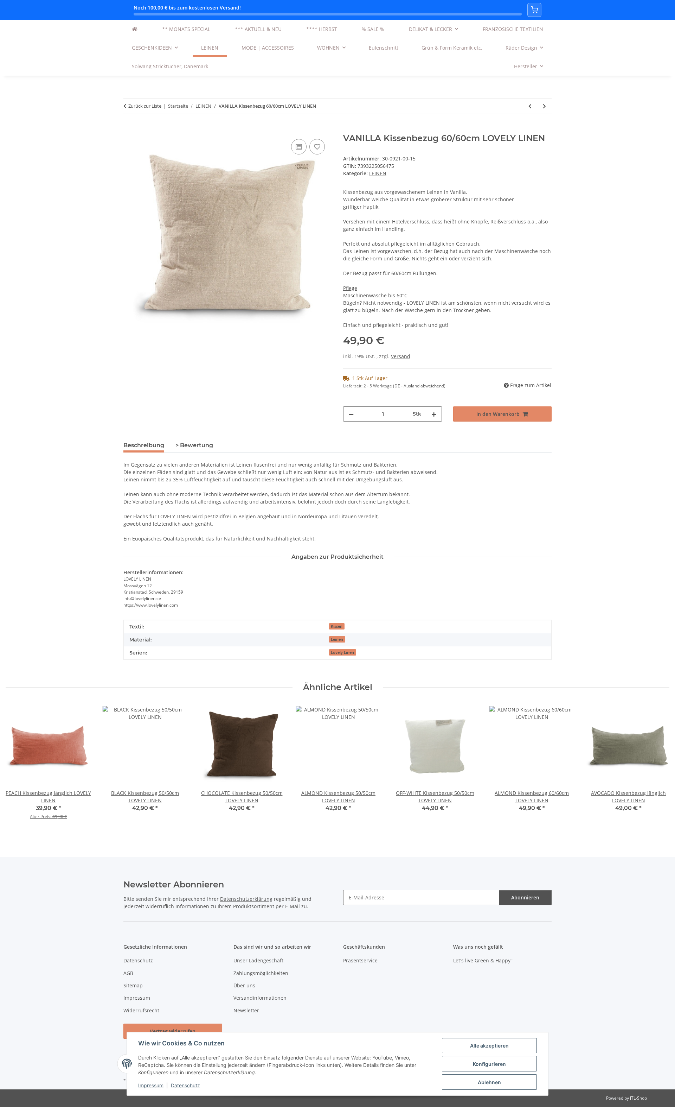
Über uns (244, 985)
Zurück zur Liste (144, 106)
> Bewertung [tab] (194, 445)
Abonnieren (525, 897)
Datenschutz (185, 1085)
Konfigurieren (489, 1064)
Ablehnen (489, 1082)
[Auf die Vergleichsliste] (299, 146)
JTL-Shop (638, 1098)
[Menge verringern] (351, 414)
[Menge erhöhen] (434, 414)
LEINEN (377, 173)
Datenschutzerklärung (246, 899)
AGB (128, 973)
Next (658, 766)
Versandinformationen (260, 997)
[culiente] (134, 29)
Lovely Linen (342, 652)
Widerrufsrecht (141, 1010)
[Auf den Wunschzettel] (317, 146)
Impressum (150, 1085)
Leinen (337, 639)
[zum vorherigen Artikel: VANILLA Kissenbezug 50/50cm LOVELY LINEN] (530, 106)
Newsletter (246, 1010)
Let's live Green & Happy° (483, 960)
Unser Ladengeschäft (258, 960)
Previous (17, 766)
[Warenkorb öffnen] (534, 10)
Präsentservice (360, 960)
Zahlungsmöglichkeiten (260, 973)
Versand (400, 356)
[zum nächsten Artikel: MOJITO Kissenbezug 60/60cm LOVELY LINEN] (544, 106)
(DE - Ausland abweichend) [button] (419, 386)
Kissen (336, 626)
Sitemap (133, 985)
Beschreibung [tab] (143, 445)
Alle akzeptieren (489, 1046)
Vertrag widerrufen (172, 1031)
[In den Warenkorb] (129, 129)
